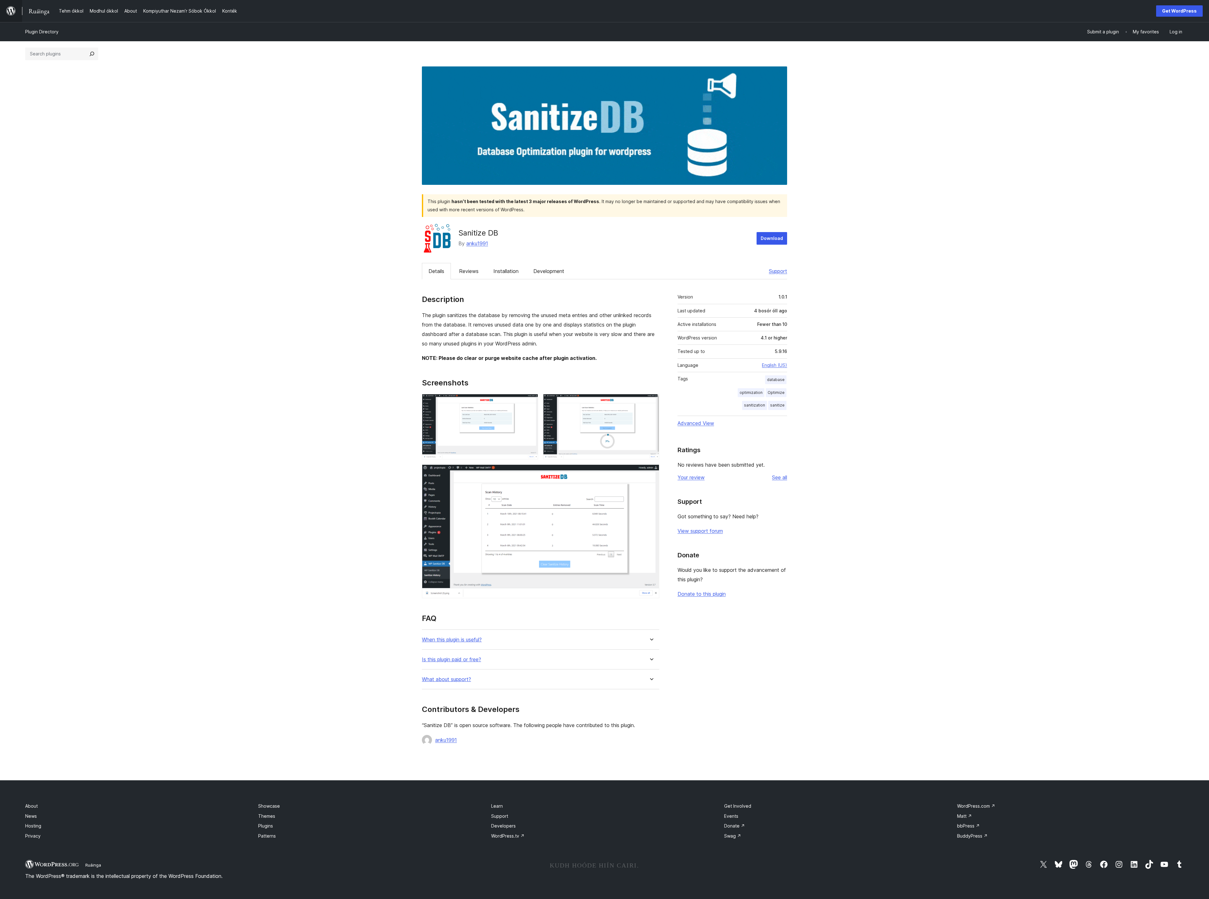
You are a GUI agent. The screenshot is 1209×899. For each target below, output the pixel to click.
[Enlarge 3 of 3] (651, 473)
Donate (734, 825)
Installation (506, 271)
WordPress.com (976, 806)
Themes (266, 816)
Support (778, 271)
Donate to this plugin (702, 594)
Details (436, 271)
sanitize (777, 405)
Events (731, 816)
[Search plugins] (92, 54)
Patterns (267, 836)
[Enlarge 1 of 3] (529, 402)
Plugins (265, 825)
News (31, 816)
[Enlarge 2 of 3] (651, 402)
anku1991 (477, 243)
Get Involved (737, 806)
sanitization (754, 405)
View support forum (700, 531)
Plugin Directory (42, 31)
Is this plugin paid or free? (451, 660)
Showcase (269, 806)
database (776, 379)
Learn (497, 806)
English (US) (774, 365)
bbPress (968, 825)
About (31, 806)
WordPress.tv (508, 836)
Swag (732, 836)
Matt (964, 816)
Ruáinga (93, 865)
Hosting (33, 825)
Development (548, 271)
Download (772, 238)
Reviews (469, 271)
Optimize (776, 392)
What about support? (446, 679)
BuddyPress (972, 836)
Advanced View (696, 423)
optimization (751, 392)
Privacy (33, 836)
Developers (503, 825)
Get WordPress (1179, 11)
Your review (691, 477)
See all (779, 477)
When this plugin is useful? (452, 640)
